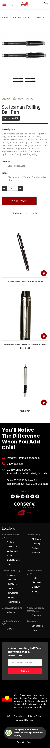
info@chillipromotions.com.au (23, 457)
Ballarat (35, 548)
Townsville (12, 584)
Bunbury (36, 587)
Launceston (37, 626)
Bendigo (36, 552)
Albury (10, 555)
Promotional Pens (16, 17)
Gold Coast (12, 579)
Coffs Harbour (13, 560)
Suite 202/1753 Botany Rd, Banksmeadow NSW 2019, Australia (27, 482)
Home (5, 17)
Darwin (10, 629)
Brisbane (11, 575)
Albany (35, 591)
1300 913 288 (15, 463)
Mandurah (36, 582)
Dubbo (10, 564)
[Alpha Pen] (25, 404)
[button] (44, 273)
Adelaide (11, 612)
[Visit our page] (13, 496)
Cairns (10, 588)
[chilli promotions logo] (25, 4)
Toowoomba (12, 593)
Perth (34, 578)
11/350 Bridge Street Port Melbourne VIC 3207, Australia (27, 471)
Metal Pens (28, 17)
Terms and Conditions (25, 720)
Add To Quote (20, 200)
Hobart (35, 630)
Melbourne (37, 539)
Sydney (10, 542)
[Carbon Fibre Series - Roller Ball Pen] (25, 275)
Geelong (36, 544)
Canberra (36, 615)
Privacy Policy (34, 716)
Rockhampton (13, 602)
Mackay (10, 597)
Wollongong (12, 551)
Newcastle (12, 547)
